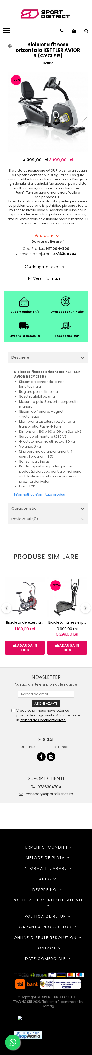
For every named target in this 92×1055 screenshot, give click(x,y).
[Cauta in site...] (86, 31)
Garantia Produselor (46, 926)
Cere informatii (46, 278)
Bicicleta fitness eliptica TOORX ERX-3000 (67, 622)
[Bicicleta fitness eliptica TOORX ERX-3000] (67, 597)
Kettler (48, 63)
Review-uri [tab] (25, 518)
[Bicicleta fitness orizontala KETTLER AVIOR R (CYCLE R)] (48, 112)
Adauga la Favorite (46, 266)
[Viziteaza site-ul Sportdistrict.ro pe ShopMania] (28, 1035)
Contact (45, 948)
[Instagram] (51, 756)
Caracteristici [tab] (24, 508)
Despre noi (46, 889)
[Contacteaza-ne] (61, 31)
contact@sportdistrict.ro (49, 794)
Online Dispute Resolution (46, 937)
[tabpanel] (48, 112)
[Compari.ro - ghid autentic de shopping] (65, 1035)
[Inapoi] (8, 45)
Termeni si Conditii (46, 847)
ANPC (46, 879)
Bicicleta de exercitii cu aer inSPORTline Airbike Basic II (25, 622)
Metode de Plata (46, 857)
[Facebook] (41, 756)
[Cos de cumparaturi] (74, 31)
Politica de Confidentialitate (43, 719)
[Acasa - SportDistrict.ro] (45, 14)
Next (84, 117)
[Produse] (7, 32)
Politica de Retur (46, 916)
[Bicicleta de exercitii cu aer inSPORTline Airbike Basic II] (25, 597)
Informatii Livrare (46, 868)
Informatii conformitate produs (39, 494)
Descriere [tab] (20, 357)
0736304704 (49, 786)
